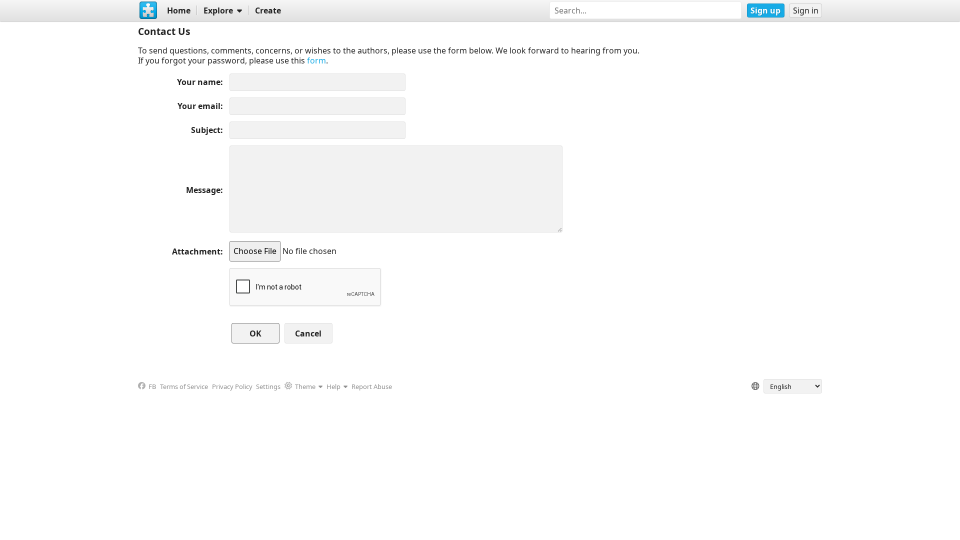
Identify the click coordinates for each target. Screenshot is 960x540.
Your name (198, 82)
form (316, 60)
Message (203, 190)
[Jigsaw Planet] (148, 10)
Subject (205, 130)
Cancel (308, 333)
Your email (199, 106)
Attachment (196, 251)
